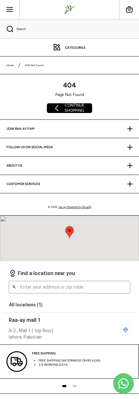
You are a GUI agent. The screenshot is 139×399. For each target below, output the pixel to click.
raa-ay (62, 207)
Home (10, 65)
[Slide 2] (75, 386)
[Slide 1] (64, 386)
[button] (129, 9)
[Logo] (69, 9)
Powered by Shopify (79, 207)
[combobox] (69, 29)
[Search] (6, 29)
